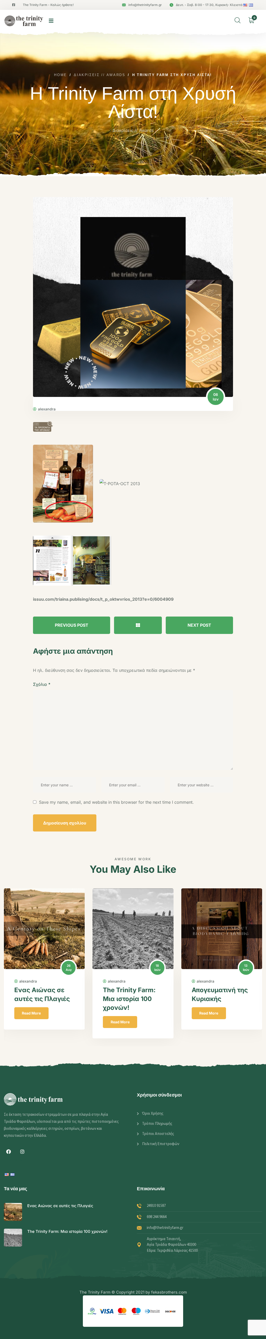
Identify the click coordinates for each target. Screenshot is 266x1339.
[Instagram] (22, 1151)
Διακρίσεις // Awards (133, 130)
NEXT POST (199, 625)
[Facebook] (8, 1151)
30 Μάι (246, 968)
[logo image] (24, 21)
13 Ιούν (157, 968)
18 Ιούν (68, 968)
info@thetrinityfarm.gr (145, 5)
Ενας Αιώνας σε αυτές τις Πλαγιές (60, 1205)
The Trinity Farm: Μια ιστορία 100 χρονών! (40, 998)
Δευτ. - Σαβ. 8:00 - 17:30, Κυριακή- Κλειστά (209, 5)
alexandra (47, 409)
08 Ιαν (215, 396)
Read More (31, 1022)
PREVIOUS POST (71, 625)
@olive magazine (218, 990)
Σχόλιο (41, 684)
